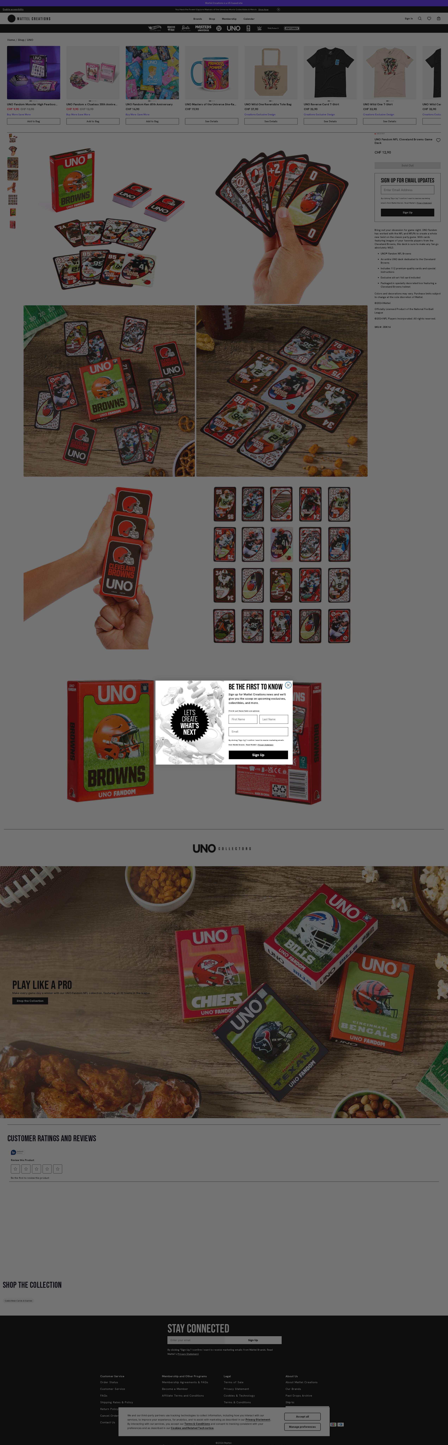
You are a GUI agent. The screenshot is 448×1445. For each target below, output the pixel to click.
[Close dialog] (288, 685)
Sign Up (258, 755)
